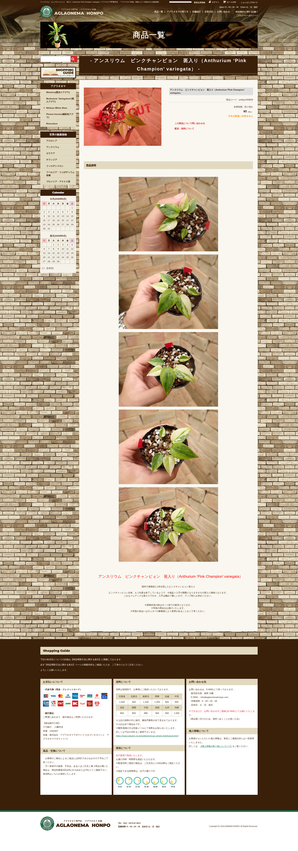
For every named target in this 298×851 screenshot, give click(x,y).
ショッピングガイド (249, 2)
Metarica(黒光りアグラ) (58, 92)
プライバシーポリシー (246, 15)
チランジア (51, 159)
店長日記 (209, 11)
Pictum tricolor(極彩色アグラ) (59, 115)
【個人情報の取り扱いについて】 (216, 746)
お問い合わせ (223, 11)
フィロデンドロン (55, 166)
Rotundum (51, 123)
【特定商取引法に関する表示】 (86, 659)
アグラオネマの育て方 (177, 11)
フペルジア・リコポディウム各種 (60, 174)
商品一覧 (158, 11)
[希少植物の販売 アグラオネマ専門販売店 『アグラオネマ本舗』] (71, 18)
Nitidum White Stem (56, 108)
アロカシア (51, 140)
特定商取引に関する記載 (246, 12)
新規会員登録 (199, 2)
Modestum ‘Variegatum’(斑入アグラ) (60, 100)
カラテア (50, 153)
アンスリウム (52, 147)
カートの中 (231, 2)
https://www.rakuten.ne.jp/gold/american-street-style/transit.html (147, 736)
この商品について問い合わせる (190, 123)
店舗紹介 (196, 11)
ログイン (215, 2)
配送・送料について (184, 128)
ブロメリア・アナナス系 (58, 181)
